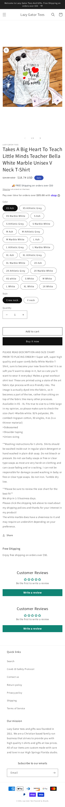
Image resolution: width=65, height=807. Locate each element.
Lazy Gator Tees (27, 801)
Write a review (32, 592)
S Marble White (41, 223)
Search (11, 661)
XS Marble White (15, 215)
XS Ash (10, 208)
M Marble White (15, 239)
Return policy (14, 684)
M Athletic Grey (31, 231)
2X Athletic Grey (15, 270)
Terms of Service (16, 708)
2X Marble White (43, 270)
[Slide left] (25, 138)
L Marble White (41, 247)
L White (10, 286)
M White (47, 278)
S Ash (37, 215)
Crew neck (12, 300)
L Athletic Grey (15, 247)
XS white (11, 278)
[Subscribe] (54, 773)
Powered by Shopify (41, 801)
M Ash (9, 231)
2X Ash (38, 262)
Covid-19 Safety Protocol (20, 669)
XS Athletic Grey (32, 208)
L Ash (36, 239)
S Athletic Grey (15, 223)
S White (29, 278)
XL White (29, 286)
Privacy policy (14, 692)
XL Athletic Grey (32, 255)
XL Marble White (15, 262)
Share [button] (10, 535)
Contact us (13, 676)
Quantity (7, 307)
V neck (31, 300)
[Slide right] (40, 138)
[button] (4, 14)
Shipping (6, 189)
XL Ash (10, 255)
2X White (48, 286)
